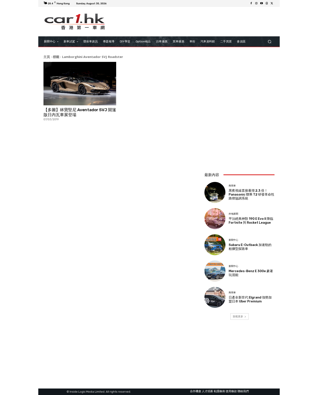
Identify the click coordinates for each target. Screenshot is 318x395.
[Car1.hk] (74, 21)
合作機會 (195, 391)
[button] (269, 41)
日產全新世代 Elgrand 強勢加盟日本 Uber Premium (250, 299)
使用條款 (231, 391)
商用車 (232, 186)
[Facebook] (251, 3)
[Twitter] (272, 3)
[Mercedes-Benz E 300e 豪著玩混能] (214, 270)
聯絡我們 (243, 391)
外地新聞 (233, 214)
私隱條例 (219, 391)
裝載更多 (238, 316)
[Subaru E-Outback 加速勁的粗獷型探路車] (214, 244)
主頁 (46, 57)
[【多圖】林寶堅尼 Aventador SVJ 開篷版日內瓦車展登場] (79, 84)
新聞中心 (233, 240)
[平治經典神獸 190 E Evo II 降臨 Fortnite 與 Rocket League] (214, 218)
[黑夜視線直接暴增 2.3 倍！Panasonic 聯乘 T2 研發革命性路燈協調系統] (214, 192)
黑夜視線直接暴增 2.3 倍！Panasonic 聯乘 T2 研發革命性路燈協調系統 (251, 194)
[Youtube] (261, 3)
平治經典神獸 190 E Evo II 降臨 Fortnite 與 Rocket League (251, 221)
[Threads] (266, 3)
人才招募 (207, 391)
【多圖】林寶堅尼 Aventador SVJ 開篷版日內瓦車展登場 (79, 112)
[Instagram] (256, 3)
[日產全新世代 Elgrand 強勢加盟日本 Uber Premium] (214, 297)
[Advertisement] (239, 140)
